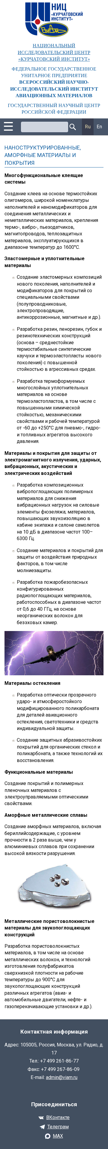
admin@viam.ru (61, 1077)
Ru (88, 126)
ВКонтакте (58, 1117)
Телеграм (58, 1127)
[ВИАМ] (54, 19)
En (99, 126)
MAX (58, 1136)
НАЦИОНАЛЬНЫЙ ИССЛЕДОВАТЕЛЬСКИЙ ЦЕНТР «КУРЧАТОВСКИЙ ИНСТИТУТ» (54, 52)
